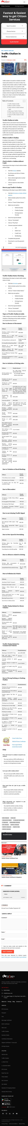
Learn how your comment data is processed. (14, 957)
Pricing (9, 1001)
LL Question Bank (6, 1065)
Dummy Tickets (5, 1035)
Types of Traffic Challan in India (16, 114)
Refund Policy (22, 1123)
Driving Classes (5, 1046)
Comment (4, 917)
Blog (14, 1001)
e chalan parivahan (19, 820)
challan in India (6, 820)
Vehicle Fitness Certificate (19, 741)
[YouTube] (16, 1113)
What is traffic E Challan (14, 105)
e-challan (5, 822)
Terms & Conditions (13, 1123)
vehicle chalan (6, 829)
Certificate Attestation (7, 1039)
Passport (4, 1013)
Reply (23, 897)
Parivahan (15, 283)
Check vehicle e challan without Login (16, 108)
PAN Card (4, 1027)
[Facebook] (3, 1113)
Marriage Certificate (7, 1020)
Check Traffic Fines (17, 738)
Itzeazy (14, 170)
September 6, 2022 (7, 897)
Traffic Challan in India (13, 103)
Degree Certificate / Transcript (9, 1042)
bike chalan (5, 817)
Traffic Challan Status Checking (16, 113)
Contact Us (19, 1001)
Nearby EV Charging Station (8, 1088)
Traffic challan (6, 826)
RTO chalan (5, 824)
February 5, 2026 (11, 60)
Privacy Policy (5, 1123)
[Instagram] (6, 1113)
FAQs (9, 116)
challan (13, 817)
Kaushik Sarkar (7, 834)
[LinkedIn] (10, 1113)
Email (3, 939)
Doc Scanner (5, 1080)
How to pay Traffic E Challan (15, 111)
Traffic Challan (9, 50)
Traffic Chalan (15, 824)
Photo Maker (5, 1076)
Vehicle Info (4, 1054)
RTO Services (5, 1009)
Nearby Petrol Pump (7, 1091)
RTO (2, 50)
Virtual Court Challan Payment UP (10, 908)
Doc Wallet (4, 1084)
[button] (11, 25)
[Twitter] (13, 1113)
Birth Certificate (5, 1024)
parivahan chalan (15, 822)
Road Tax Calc (5, 1073)
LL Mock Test (5, 1062)
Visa (3, 1016)
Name (3, 932)
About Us (4, 1001)
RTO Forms (4, 1069)
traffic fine (16, 826)
